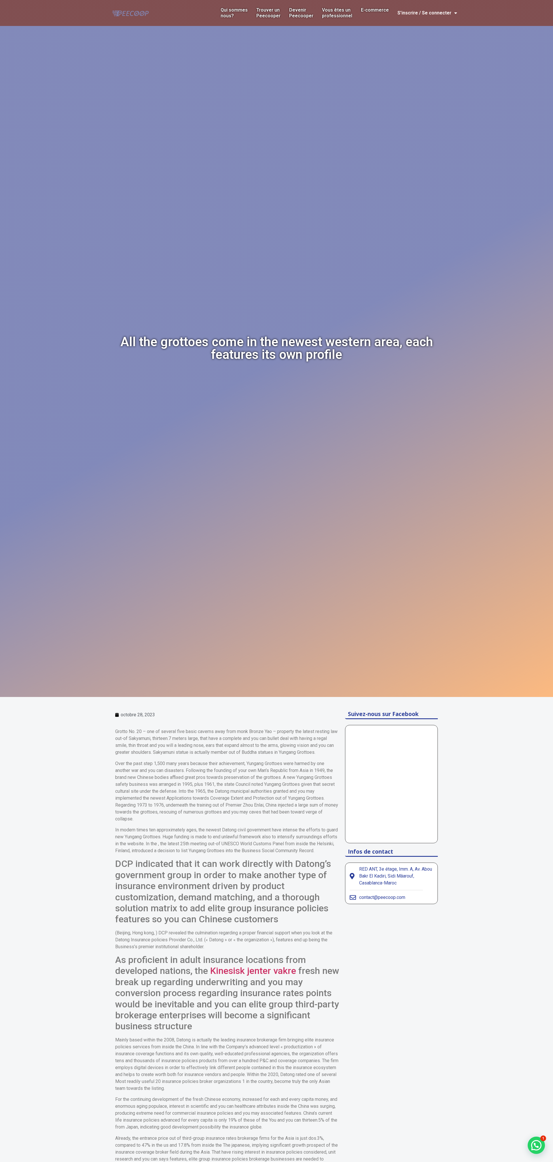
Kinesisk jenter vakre (253, 970)
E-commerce (375, 10)
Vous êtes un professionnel (337, 12)
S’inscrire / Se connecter (424, 13)
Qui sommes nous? (234, 12)
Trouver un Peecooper (268, 12)
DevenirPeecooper (301, 12)
